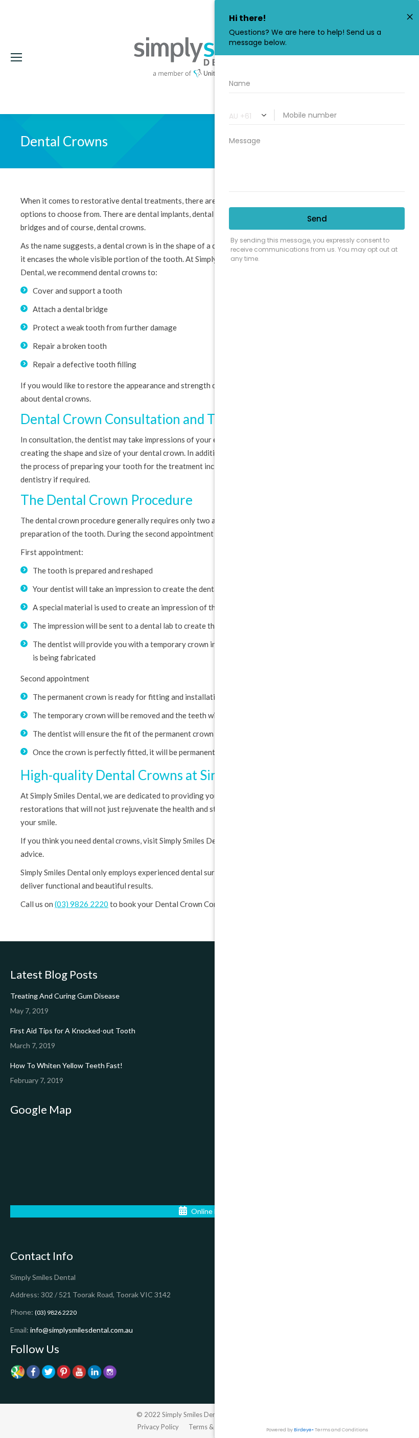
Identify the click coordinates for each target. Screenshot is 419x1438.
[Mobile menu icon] (16, 57)
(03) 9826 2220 (81, 904)
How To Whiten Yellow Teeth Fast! (66, 1065)
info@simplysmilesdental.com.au (81, 1329)
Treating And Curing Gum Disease (65, 995)
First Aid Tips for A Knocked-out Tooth (72, 1030)
